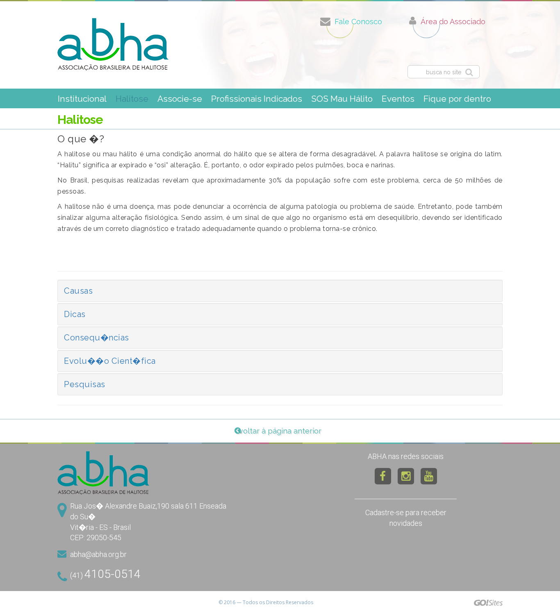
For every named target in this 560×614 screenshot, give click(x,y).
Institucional (82, 99)
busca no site (443, 72)
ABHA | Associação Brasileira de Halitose (113, 44)
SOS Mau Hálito (342, 99)
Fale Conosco (358, 21)
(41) (105, 574)
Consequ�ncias (96, 337)
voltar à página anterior (280, 431)
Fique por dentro (457, 99)
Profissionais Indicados (256, 99)
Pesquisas (84, 384)
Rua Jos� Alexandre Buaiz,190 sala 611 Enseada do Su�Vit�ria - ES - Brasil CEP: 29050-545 (148, 522)
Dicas (75, 314)
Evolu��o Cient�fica (110, 361)
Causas (78, 291)
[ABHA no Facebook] (383, 476)
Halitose (132, 99)
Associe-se (179, 99)
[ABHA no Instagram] (406, 476)
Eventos (398, 99)
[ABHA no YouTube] (429, 476)
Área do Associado (453, 21)
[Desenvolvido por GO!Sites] (488, 602)
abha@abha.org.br (98, 554)
